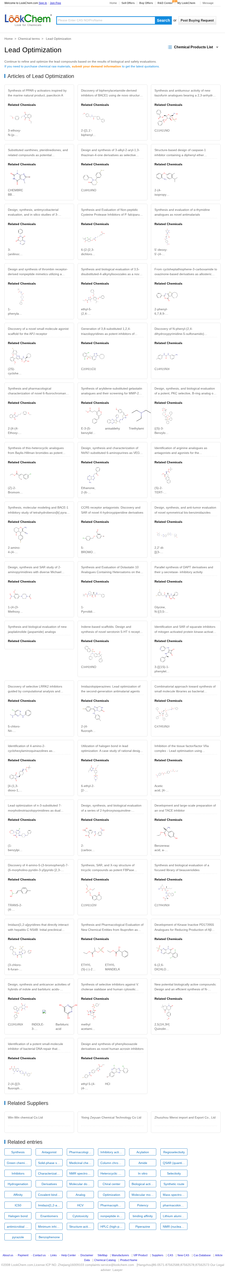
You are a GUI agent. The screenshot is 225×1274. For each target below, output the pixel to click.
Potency (142, 1205)
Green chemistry (18, 1163)
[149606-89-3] (93, 594)
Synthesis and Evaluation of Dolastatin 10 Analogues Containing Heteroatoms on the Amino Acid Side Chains (110, 570)
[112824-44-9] (93, 1011)
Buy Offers (146, 3)
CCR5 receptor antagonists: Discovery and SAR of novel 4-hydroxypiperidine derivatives (112, 510)
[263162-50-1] (167, 594)
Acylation (142, 1152)
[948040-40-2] (167, 117)
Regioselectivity (174, 1152)
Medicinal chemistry (81, 1163)
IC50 (18, 1205)
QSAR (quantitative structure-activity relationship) (175, 1163)
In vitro (142, 1173)
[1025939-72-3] (20, 415)
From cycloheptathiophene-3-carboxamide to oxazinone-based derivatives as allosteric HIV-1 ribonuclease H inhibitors (185, 272)
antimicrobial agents (19, 1226)
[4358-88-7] (117, 952)
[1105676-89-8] (167, 654)
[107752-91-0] (20, 535)
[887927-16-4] (167, 415)
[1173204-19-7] (20, 833)
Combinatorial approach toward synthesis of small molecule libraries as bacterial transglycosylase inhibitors (185, 690)
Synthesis (18, 1152)
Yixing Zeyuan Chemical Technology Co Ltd (111, 1117)
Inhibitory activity (111, 1152)
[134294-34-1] (20, 475)
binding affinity (143, 1216)
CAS (170, 1255)
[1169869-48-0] (20, 1011)
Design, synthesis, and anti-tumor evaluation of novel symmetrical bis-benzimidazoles (185, 510)
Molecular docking (81, 1184)
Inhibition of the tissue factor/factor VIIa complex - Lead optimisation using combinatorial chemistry (181, 749)
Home (113, 3)
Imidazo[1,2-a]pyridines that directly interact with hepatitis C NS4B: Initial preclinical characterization (38, 928)
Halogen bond (18, 1216)
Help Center (68, 1255)
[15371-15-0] (20, 177)
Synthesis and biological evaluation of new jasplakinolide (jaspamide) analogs (37, 629)
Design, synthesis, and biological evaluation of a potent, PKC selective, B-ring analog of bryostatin (184, 392)
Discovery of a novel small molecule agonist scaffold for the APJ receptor (38, 331)
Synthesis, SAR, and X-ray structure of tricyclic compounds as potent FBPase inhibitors (107, 868)
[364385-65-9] (20, 773)
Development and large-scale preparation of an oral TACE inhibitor (185, 808)
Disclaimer (86, 1255)
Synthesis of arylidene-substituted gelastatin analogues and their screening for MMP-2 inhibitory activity (111, 392)
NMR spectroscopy (81, 1173)
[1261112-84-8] (93, 713)
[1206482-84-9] (20, 1071)
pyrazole (18, 1237)
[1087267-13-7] (93, 654)
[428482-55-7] (93, 535)
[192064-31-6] (167, 773)
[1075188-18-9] (167, 535)
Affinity (18, 1194)
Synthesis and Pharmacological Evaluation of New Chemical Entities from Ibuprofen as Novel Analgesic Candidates (112, 928)
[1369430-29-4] (93, 1071)
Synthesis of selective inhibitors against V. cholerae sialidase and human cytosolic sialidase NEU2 (110, 988)
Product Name (128, 1260)
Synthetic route (173, 1184)
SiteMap (102, 1255)
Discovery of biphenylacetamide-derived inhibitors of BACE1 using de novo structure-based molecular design (112, 94)
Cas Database (202, 1255)
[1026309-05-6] (93, 356)
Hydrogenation (18, 1184)
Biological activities (144, 1184)
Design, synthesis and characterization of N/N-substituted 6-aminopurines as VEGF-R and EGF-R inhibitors (112, 451)
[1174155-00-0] (93, 237)
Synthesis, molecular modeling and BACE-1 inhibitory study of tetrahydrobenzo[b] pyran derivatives (38, 511)
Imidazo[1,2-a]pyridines (50, 1205)
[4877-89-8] (44, 1011)
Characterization (49, 1173)
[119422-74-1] (167, 237)
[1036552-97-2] (167, 177)
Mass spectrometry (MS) (175, 1194)
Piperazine (142, 1226)
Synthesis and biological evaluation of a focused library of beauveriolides (181, 867)
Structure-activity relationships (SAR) (81, 1226)
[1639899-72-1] (20, 117)
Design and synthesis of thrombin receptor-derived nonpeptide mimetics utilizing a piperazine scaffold (38, 272)
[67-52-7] (68, 1011)
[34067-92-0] (20, 237)
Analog (80, 1194)
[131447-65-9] (167, 1011)
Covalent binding (49, 1194)
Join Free (55, 3)
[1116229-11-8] (20, 594)
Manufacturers (120, 1255)
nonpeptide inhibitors (112, 1216)
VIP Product (140, 1255)
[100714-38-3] (167, 356)
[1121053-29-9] (20, 952)
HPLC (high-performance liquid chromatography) (112, 1226)
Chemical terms (29, 38)
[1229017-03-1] (93, 773)
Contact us (39, 1255)
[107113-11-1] (167, 296)
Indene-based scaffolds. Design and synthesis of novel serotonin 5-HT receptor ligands (112, 630)
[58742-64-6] (93, 952)
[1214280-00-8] (20, 713)
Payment (23, 1255)
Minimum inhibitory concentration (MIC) (50, 1226)
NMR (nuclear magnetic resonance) (175, 1226)
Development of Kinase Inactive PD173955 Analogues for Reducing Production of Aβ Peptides (184, 928)
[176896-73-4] (167, 475)
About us (8, 1255)
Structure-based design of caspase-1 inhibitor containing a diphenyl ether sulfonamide (180, 153)
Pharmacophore (111, 1205)
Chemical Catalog (105, 1260)
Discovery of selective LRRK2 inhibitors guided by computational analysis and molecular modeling (35, 690)
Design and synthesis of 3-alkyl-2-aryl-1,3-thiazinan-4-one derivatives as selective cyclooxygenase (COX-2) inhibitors (110, 153)
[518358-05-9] (93, 415)
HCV (80, 1205)
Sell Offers (128, 3)
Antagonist (49, 1152)
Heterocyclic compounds (112, 1173)
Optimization (111, 1194)
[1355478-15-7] (117, 1071)
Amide (142, 1163)
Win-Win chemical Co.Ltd (25, 1117)
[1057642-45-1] (167, 892)
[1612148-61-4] (20, 356)
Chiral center (111, 1184)
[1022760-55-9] (93, 177)
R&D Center (165, 3)
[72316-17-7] (20, 892)
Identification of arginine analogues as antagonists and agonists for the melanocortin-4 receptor (180, 451)
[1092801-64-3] (93, 833)
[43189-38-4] (167, 833)
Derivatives (49, 1184)
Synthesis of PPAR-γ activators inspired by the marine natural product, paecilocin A (37, 93)
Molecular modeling (144, 1194)
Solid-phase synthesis (50, 1163)
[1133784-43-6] (93, 296)
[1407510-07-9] (117, 415)
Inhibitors (18, 1173)
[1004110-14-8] (93, 117)
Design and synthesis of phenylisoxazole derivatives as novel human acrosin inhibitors (112, 1046)
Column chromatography (112, 1163)
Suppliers (157, 1255)
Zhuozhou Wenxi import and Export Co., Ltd (185, 1117)
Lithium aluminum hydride (175, 1216)
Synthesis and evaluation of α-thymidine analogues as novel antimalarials (182, 212)
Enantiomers (49, 1216)
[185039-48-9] (167, 952)
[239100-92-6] (20, 296)
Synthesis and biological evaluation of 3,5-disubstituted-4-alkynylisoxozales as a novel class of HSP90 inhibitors (111, 272)
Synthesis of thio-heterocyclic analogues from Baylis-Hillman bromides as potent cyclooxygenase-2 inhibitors (36, 451)
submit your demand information (96, 66)
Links (53, 1255)
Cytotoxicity (80, 1216)
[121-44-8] (141, 415)
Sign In (43, 3)
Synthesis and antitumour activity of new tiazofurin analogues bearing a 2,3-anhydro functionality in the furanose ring (184, 94)
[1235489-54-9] (167, 713)
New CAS (183, 1255)
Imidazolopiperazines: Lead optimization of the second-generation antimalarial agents (110, 689)
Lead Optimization (58, 38)
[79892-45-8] (93, 475)
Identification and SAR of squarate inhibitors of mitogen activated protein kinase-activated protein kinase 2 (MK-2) (185, 630)
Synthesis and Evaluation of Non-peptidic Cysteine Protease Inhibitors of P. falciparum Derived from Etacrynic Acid (111, 213)
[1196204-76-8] (93, 892)
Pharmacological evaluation (81, 1152)
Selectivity (174, 1173)
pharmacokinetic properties (175, 1205)
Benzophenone (49, 1237)
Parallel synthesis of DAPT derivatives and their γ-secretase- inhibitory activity (183, 569)
